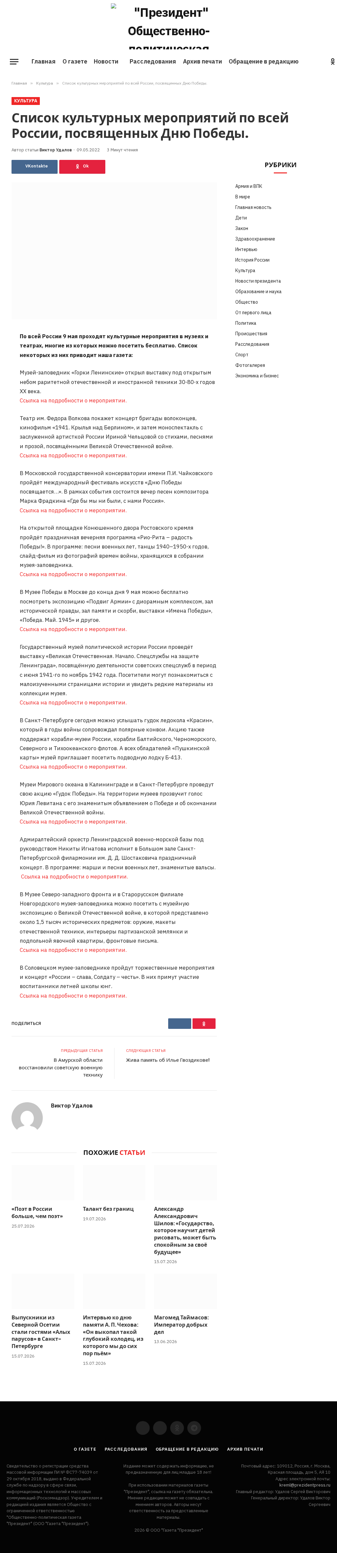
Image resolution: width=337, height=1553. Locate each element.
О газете (75, 61)
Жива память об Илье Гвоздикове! (168, 1060)
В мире (242, 197)
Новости (106, 61)
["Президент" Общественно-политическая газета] (168, 26)
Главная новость (253, 207)
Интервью (246, 249)
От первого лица (253, 313)
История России (252, 260)
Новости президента (258, 281)
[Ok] (82, 167)
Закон (241, 228)
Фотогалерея (250, 365)
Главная (44, 61)
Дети (241, 218)
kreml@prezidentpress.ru (304, 1485)
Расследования (153, 61)
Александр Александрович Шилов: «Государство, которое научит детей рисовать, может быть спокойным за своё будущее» (185, 1231)
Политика (245, 323)
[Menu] (14, 61)
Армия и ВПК (248, 186)
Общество (246, 302)
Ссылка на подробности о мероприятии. (73, 400)
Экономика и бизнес (257, 376)
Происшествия (251, 334)
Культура (25, 101)
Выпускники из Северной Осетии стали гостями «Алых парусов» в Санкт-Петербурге (41, 1332)
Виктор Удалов (55, 150)
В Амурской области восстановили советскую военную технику (61, 1067)
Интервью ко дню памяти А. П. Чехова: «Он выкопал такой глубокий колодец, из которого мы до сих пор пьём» (113, 1335)
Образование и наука (258, 291)
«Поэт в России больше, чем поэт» (37, 1213)
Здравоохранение (255, 239)
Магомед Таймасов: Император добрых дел (181, 1325)
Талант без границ (108, 1209)
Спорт (241, 355)
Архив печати (202, 61)
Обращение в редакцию (263, 61)
